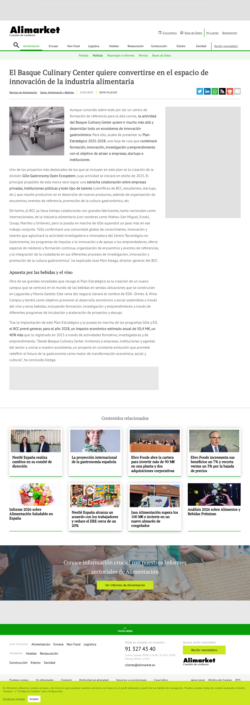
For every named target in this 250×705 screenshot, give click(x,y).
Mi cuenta (212, 33)
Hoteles (114, 46)
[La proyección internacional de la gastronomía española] (95, 452)
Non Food (73, 46)
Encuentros (170, 33)
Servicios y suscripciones (131, 680)
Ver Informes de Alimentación (125, 585)
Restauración (136, 46)
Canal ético (161, 680)
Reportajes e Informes (121, 55)
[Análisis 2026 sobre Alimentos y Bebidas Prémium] (214, 507)
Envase (53, 46)
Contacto (66, 680)
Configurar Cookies (14, 698)
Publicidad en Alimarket (94, 680)
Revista (143, 55)
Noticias (98, 55)
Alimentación (31, 46)
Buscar (16, 45)
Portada (83, 55)
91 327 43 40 (140, 648)
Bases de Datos (161, 55)
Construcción (159, 46)
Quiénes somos (19, 680)
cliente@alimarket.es (140, 665)
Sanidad (201, 46)
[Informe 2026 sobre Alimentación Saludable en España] (35, 507)
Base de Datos (193, 33)
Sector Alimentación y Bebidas (57, 92)
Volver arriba (125, 631)
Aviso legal (198, 680)
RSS (238, 680)
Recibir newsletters (226, 46)
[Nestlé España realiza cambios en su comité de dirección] (35, 452)
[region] (125, 693)
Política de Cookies (220, 680)
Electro (181, 46)
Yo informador (45, 680)
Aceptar (34, 698)
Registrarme (229, 33)
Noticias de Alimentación (23, 92)
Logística (93, 46)
